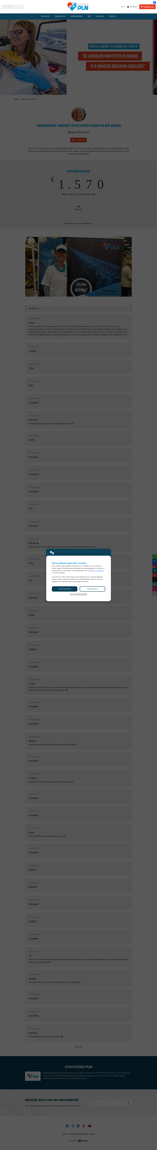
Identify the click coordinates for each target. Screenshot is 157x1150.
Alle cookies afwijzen (78, 594)
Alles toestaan (64, 589)
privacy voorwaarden (97, 570)
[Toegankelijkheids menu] (154, 2)
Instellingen (92, 589)
